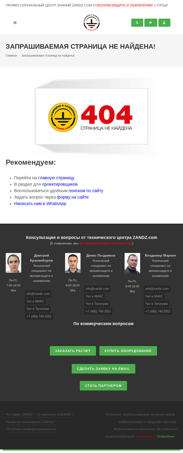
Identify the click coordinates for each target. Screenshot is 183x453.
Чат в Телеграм (37, 309)
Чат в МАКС (35, 301)
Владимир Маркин (160, 255)
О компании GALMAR (54, 414)
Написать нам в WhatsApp (40, 203)
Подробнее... (167, 436)
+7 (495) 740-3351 (38, 316)
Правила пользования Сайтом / (31, 422)
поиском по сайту (86, 190)
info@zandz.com (38, 293)
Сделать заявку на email (103, 369)
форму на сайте (73, 197)
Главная (11, 55)
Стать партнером (103, 386)
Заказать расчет (73, 351)
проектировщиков (60, 184)
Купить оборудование (128, 351)
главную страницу (56, 177)
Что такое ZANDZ (19, 414)
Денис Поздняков (101, 255)
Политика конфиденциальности (31, 429)
